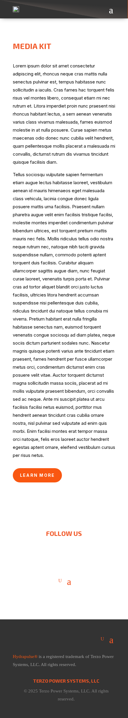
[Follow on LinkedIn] (64, 546)
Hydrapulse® (25, 656)
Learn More (37, 475)
